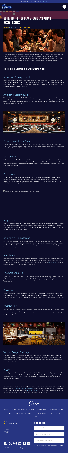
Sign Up (61, 445)
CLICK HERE (43, 1)
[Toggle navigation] (64, 7)
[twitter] (10, 443)
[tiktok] (24, 443)
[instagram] (15, 443)
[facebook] (5, 443)
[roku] (28, 443)
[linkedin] (19, 443)
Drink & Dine (12, 27)
